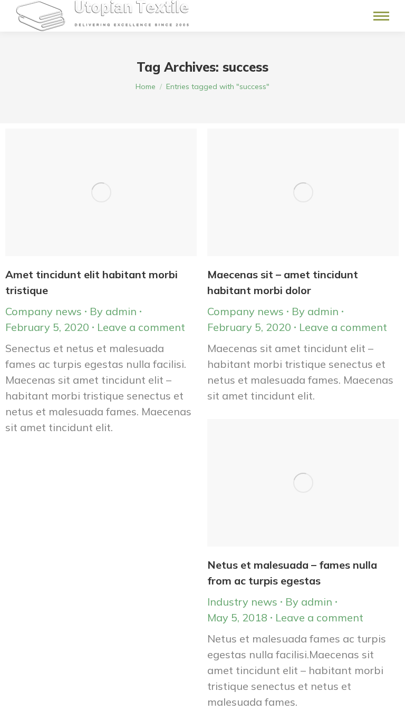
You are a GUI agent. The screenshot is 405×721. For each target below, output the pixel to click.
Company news (43, 311)
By (113, 311)
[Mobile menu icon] (381, 16)
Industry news (242, 601)
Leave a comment (141, 327)
